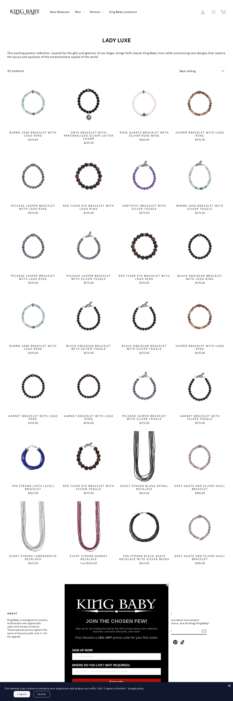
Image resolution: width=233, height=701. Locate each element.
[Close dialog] (168, 584)
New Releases (60, 12)
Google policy (136, 688)
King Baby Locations (123, 12)
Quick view (33, 125)
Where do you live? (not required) (101, 665)
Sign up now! (82, 650)
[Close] (229, 686)
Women (95, 12)
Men (78, 12)
